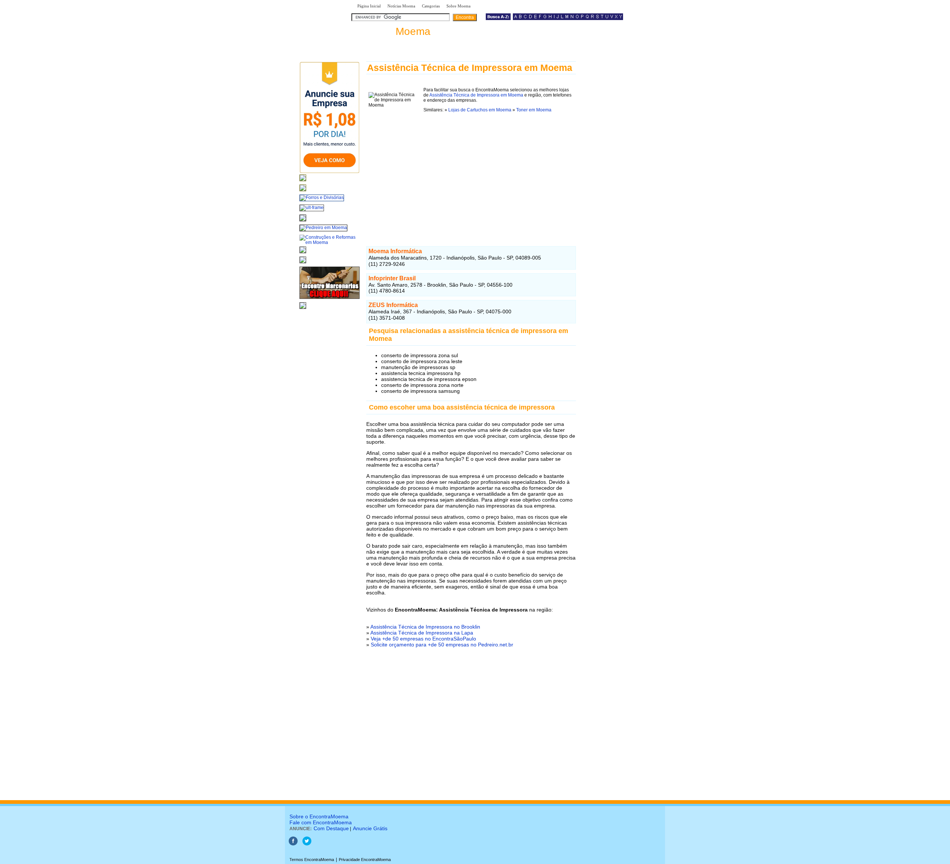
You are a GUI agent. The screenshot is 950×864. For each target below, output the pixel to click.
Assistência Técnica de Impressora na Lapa (421, 633)
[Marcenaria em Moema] (329, 299)
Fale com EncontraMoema (320, 822)
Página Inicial (369, 6)
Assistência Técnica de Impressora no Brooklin (425, 627)
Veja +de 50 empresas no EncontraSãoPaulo (423, 639)
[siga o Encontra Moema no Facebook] (293, 844)
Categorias (431, 6)
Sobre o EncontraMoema (318, 816)
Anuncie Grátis (370, 828)
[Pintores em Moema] (302, 263)
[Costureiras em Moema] (302, 309)
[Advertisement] (471, 176)
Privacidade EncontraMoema (365, 859)
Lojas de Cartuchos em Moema (479, 110)
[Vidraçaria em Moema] (302, 191)
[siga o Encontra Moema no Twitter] (306, 844)
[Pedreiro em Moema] (323, 227)
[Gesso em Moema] (302, 253)
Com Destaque (331, 828)
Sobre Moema (458, 6)
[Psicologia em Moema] (302, 181)
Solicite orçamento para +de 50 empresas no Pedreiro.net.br (442, 645)
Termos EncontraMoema (311, 859)
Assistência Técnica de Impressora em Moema (476, 95)
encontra (392, 31)
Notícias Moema (401, 6)
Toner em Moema (533, 110)
